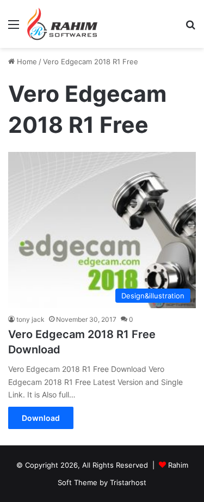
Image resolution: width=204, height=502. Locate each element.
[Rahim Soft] (62, 24)
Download (41, 418)
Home (26, 61)
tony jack (30, 319)
